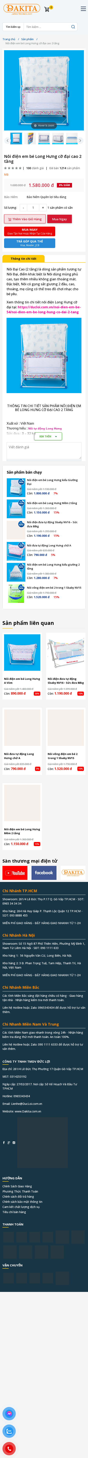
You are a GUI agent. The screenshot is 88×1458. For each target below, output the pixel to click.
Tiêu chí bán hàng (14, 1212)
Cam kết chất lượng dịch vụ (21, 1207)
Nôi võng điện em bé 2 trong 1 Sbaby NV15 (54, 587)
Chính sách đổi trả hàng (18, 1196)
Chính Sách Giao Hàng (17, 1186)
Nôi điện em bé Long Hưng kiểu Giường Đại (52, 482)
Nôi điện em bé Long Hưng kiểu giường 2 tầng (53, 567)
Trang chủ (8, 39)
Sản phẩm (27, 39)
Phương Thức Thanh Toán (20, 1191)
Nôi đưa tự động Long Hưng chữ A (49, 545)
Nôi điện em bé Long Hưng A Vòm (22, 681)
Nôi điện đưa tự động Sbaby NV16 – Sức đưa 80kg (52, 524)
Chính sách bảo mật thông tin (22, 1202)
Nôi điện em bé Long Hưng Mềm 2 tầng (52, 503)
